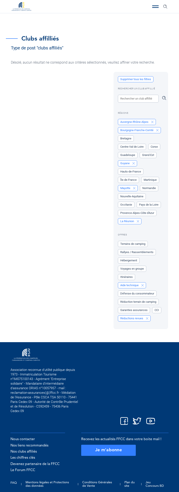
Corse (154, 146)
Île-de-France (128, 179)
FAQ (13, 482)
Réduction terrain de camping (138, 301)
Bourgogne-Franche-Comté (137, 130)
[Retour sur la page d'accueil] (21, 7)
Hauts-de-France (130, 171)
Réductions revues (132, 318)
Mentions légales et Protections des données (47, 484)
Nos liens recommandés (29, 445)
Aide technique (129, 285)
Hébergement (128, 260)
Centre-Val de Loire (132, 146)
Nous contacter (22, 439)
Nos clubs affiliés (23, 451)
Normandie (149, 188)
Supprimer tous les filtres (135, 79)
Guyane (125, 163)
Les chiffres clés (22, 458)
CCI (157, 310)
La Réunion (127, 221)
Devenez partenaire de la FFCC (35, 464)
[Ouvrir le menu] (155, 6)
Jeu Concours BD (155, 484)
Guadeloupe (127, 155)
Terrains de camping (132, 243)
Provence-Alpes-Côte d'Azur (137, 213)
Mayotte (125, 188)
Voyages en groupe (132, 268)
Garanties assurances (134, 310)
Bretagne (125, 138)
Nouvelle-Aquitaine (131, 196)
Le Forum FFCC (22, 470)
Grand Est (148, 155)
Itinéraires (126, 277)
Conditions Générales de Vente (97, 484)
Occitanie (126, 204)
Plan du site (129, 484)
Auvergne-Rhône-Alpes (134, 121)
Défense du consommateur (137, 293)
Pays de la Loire (148, 204)
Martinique (150, 179)
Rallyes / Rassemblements (136, 252)
